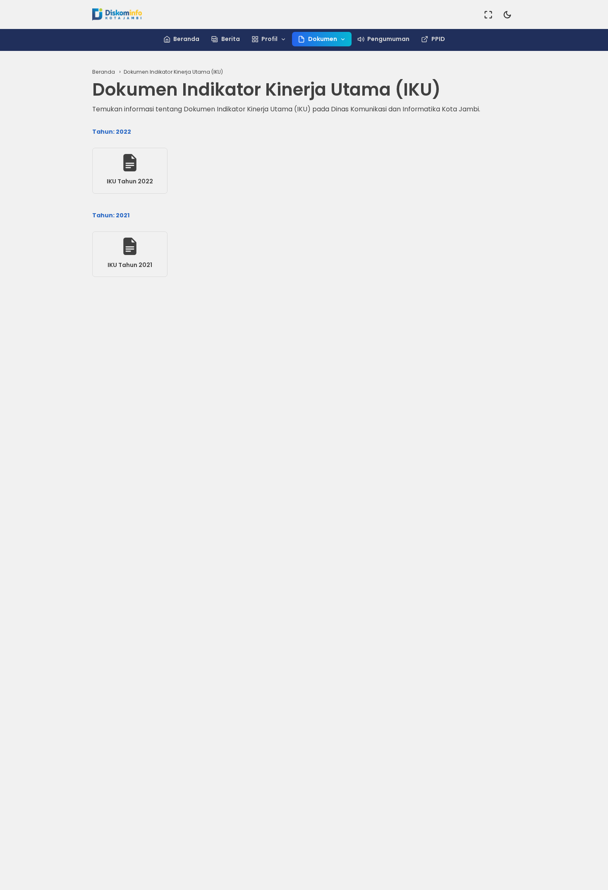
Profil (269, 39)
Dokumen (322, 39)
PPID (438, 39)
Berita (230, 39)
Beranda (186, 39)
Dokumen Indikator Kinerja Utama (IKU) (173, 71)
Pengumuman (388, 39)
